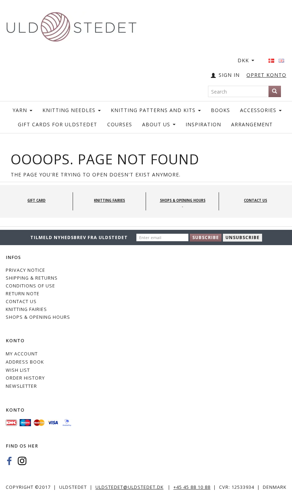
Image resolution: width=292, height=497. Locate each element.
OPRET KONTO (266, 75)
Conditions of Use (30, 286)
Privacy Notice (25, 270)
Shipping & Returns (32, 278)
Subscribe (205, 237)
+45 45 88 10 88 (191, 487)
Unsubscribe (242, 237)
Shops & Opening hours (38, 317)
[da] (271, 58)
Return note (23, 294)
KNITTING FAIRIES (26, 309)
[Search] (274, 91)
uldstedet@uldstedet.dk (129, 487)
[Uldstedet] (71, 25)
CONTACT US (21, 301)
